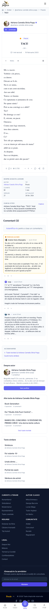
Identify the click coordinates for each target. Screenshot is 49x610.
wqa (9, 282)
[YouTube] (28, 601)
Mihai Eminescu (31, 500)
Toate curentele (7, 514)
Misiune (5, 548)
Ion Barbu (29, 514)
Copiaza (41, 204)
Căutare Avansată (8, 527)
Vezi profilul (24, 388)
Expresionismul (7, 511)
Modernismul (6, 507)
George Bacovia (32, 503)
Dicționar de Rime (8, 524)
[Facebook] (16, 601)
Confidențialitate (8, 555)
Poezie (43, 10)
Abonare (24, 584)
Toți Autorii (6, 531)
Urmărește (12, 29)
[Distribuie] (39, 168)
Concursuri (30, 527)
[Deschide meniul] (45, 4)
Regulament (30, 535)
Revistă (28, 531)
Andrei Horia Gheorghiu (17, 240)
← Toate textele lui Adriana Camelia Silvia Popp (21, 353)
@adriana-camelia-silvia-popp (26, 10)
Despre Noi (6, 544)
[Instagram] (20, 601)
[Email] (33, 601)
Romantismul (6, 500)
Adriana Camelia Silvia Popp (13, 184)
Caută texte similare (11, 356)
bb (9, 314)
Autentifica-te (12, 228)
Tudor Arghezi (31, 511)
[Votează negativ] (31, 168)
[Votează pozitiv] (25, 168)
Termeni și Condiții (8, 552)
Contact (5, 559)
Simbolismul (6, 503)
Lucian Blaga (30, 507)
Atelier (9, 10)
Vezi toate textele (24, 430)
